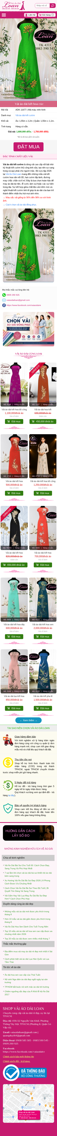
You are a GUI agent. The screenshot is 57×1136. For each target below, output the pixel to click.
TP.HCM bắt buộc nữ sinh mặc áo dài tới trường (27, 987)
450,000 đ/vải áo (44, 421)
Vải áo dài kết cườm (25, 115)
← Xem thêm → (28, 720)
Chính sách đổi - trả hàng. (16, 1061)
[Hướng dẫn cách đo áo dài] (28, 840)
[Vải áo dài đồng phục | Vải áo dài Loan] (28, 345)
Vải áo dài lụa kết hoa (14, 696)
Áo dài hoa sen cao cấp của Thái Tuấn (22, 975)
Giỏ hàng (47, 15)
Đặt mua (16, 421)
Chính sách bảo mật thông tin (18, 1056)
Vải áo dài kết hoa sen (42, 624)
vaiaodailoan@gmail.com (18, 300)
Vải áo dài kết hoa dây (14, 624)
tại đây (11, 795)
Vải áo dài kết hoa (14, 481)
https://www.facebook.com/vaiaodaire (24, 305)
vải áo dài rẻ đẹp (30, 1013)
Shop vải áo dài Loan (23, 1008)
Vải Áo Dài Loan (13, 174)
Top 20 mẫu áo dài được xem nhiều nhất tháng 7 (27, 938)
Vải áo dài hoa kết (42, 409)
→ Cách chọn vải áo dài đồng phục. (20, 205)
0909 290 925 (13, 295)
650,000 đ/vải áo (16, 565)
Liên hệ (31, 15)
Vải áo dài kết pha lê (42, 696)
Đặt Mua (28, 147)
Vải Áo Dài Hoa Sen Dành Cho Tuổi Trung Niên (26, 926)
